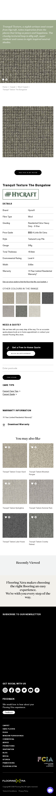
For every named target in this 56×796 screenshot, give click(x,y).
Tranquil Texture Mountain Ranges (39, 473)
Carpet (6, 725)
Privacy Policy (23, 791)
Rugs (5, 732)
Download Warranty (18, 424)
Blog (5, 753)
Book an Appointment (21, 353)
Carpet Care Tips (10, 391)
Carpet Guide (9, 394)
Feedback (9, 712)
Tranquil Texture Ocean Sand (14, 472)
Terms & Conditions (10, 791)
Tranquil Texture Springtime (13, 508)
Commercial (8, 739)
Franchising (9, 763)
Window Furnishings (13, 736)
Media (5, 756)
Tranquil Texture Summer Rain (40, 508)
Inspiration (8, 749)
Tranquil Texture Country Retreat (38, 543)
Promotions (8, 746)
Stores (6, 759)
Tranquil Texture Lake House (14, 542)
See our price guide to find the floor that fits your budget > (25, 282)
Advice (6, 742)
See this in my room (28, 172)
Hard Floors (9, 729)
